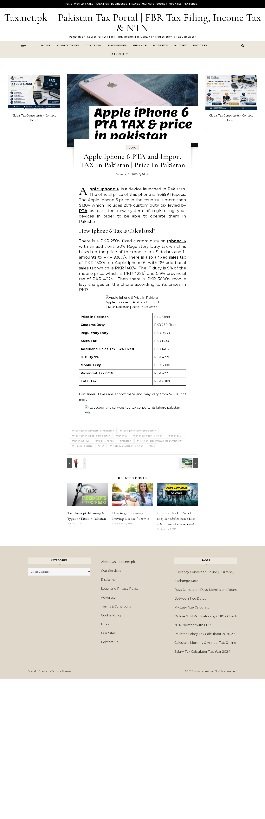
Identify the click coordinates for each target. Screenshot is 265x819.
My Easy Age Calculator (192, 607)
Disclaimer (109, 580)
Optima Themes (61, 671)
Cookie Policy (111, 615)
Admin (145, 174)
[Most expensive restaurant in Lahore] (76, 463)
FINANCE (134, 4)
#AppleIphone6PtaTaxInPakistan (91, 435)
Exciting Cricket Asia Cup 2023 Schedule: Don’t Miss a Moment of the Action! (177, 518)
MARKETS (148, 4)
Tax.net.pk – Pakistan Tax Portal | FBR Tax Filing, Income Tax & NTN (132, 22)
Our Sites (108, 633)
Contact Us (109, 642)
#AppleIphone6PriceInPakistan (138, 430)
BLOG (132, 147)
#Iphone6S (174, 435)
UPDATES (175, 4)
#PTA (101, 445)
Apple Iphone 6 (104, 189)
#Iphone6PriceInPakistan (147, 435)
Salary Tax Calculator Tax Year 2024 (202, 651)
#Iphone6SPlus (80, 440)
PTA (83, 210)
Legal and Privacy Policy (120, 588)
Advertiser (109, 597)
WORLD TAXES (84, 4)
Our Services (111, 571)
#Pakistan (125, 440)
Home (68, 4)
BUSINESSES (119, 4)
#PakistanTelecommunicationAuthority (160, 440)
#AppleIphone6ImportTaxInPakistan (93, 430)
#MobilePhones (104, 440)
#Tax (152, 445)
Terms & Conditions (116, 606)
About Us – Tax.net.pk (118, 562)
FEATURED (190, 4)
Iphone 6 (176, 241)
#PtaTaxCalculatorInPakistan (126, 445)
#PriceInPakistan (82, 445)
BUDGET (162, 4)
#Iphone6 (121, 435)
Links (105, 624)
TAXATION (102, 4)
